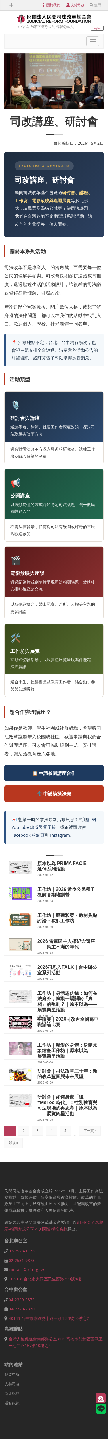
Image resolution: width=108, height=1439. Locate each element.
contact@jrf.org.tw (26, 1269)
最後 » (13, 1142)
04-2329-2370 (22, 1309)
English (97, 28)
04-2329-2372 (22, 1299)
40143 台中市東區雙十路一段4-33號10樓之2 (49, 1318)
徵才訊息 (12, 1393)
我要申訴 (12, 1374)
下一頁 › (90, 1130)
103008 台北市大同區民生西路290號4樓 (45, 1279)
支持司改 (77, 5)
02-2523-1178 (22, 1251)
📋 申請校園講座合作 (54, 773)
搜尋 (97, 5)
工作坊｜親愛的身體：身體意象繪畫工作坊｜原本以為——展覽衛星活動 (67, 1050)
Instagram (60, 835)
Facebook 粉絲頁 (28, 835)
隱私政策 (12, 1403)
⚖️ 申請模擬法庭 (54, 793)
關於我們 (53, 5)
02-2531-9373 (22, 1260)
